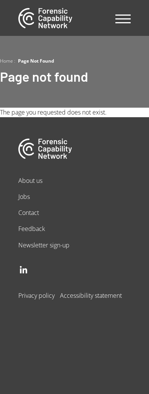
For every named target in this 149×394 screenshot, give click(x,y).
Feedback (31, 228)
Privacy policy (36, 295)
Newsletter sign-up (44, 245)
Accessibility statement (91, 295)
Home (6, 61)
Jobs (24, 196)
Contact (28, 212)
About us (30, 180)
